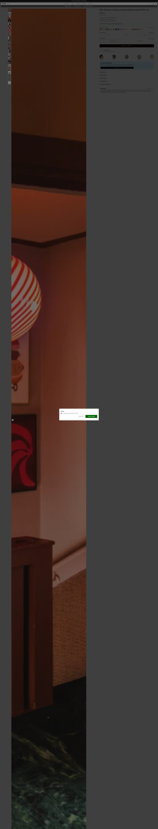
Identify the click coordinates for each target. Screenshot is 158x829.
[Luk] (90, 398)
